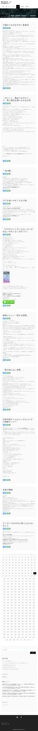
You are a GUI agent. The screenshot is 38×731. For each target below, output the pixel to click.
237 (11, 618)
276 (22, 629)
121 (15, 583)
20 (28, 557)
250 (26, 621)
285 (22, 631)
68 (6, 570)
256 (15, 623)
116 (30, 581)
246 (11, 621)
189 (33, 602)
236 (8, 618)
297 (33, 634)
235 (4, 618)
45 (3, 565)
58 (9, 567)
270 (33, 626)
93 (15, 575)
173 (8, 599)
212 (19, 610)
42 (28, 562)
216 (33, 610)
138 (11, 589)
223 (26, 613)
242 (30, 618)
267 (22, 626)
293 (19, 634)
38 (15, 562)
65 (31, 567)
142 (26, 589)
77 (34, 570)
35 (6, 562)
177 (22, 599)
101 (8, 578)
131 (19, 586)
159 (22, 594)
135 (33, 586)
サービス (13, 6)
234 (33, 615)
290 (8, 634)
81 (12, 573)
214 (26, 610)
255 (11, 623)
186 (22, 602)
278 (30, 629)
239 (19, 618)
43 (31, 562)
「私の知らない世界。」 (14, 370)
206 (30, 607)
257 (19, 623)
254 (8, 623)
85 (25, 573)
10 (30, 554)
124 (26, 583)
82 (15, 573)
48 (12, 565)
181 (4, 602)
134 (30, 586)
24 (6, 559)
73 (22, 570)
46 (6, 565)
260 (30, 623)
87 (31, 573)
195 (22, 605)
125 (30, 583)
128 (8, 586)
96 (25, 575)
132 (22, 586)
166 (15, 597)
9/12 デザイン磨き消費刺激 (7, 534)
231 (22, 615)
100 (4, 578)
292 (15, 634)
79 (6, 573)
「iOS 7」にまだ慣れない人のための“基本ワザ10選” (11, 208)
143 (30, 589)
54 (31, 565)
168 (22, 597)
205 (26, 607)
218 (8, 613)
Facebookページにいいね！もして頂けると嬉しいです (12, 293)
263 (8, 626)
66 (34, 567)
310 (17, 639)
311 (21, 639)
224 (30, 613)
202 (15, 607)
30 (25, 559)
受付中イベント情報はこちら (7, 294)
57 (6, 567)
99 (34, 575)
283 (15, 631)
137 (8, 589)
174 (11, 599)
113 (19, 581)
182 (8, 602)
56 (3, 567)
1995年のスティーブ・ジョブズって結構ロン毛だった (15, 153)
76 (31, 570)
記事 (18, 6)
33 (34, 559)
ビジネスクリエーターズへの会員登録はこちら (10, 187)
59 (12, 567)
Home (3, 6)
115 (26, 581)
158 (19, 594)
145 (4, 591)
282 (11, 631)
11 (34, 554)
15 (12, 557)
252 (33, 621)
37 (12, 562)
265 (15, 626)
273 (11, 629)
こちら (17, 356)
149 (19, 591)
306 (33, 637)
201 (11, 607)
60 (15, 567)
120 (11, 583)
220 (15, 613)
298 (4, 637)
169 (26, 597)
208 (4, 610)
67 (3, 570)
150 (22, 591)
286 (26, 631)
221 (19, 613)
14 (9, 557)
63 (25, 567)
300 (11, 637)
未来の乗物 (8, 490)
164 (8, 597)
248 (19, 621)
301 (15, 637)
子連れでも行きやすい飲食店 (16, 25)
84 (22, 573)
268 (26, 626)
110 (8, 581)
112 (15, 581)
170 (30, 597)
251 (30, 621)
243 (33, 618)
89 (3, 575)
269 (30, 626)
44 (34, 562)
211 (15, 610)
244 (4, 621)
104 (19, 578)
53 (28, 565)
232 (26, 615)
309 (14, 639)
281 (8, 631)
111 (11, 581)
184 (15, 602)
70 (12, 570)
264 (11, 626)
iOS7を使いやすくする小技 (15, 200)
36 (9, 562)
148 (15, 591)
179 (30, 599)
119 (8, 583)
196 (26, 605)
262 (4, 626)
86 (28, 573)
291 (11, 634)
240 (22, 618)
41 (25, 562)
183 (11, 602)
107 (30, 578)
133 (26, 586)
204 (22, 607)
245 (8, 621)
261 (33, 623)
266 (19, 626)
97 (28, 575)
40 (22, 562)
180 (33, 599)
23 (3, 559)
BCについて (8, 6)
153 (33, 591)
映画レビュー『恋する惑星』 (16, 315)
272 (8, 629)
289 (4, 634)
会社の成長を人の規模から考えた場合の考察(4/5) (10, 693)
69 (9, 570)
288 (33, 631)
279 (33, 629)
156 (11, 594)
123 (22, 583)
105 (22, 578)
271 (4, 629)
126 (33, 583)
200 (8, 607)
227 (8, 615)
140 (19, 589)
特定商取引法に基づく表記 (5, 724)
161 (30, 594)
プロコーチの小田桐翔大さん (23, 428)
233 (30, 615)
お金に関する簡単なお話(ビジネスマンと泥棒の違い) (10, 690)
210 (11, 610)
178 (26, 599)
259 (26, 623)
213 (22, 610)
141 (22, 589)
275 (19, 629)
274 (15, 629)
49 (15, 565)
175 (15, 599)
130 (15, 586)
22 (34, 557)
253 (4, 623)
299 (8, 637)
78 (3, 573)
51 (22, 565)
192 (11, 605)
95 (22, 575)
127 (4, 586)
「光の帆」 (8, 171)
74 (25, 570)
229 (15, 615)
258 (22, 623)
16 (15, 557)
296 (30, 634)
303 (22, 637)
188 (30, 602)
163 (4, 597)
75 (28, 570)
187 (26, 602)
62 (22, 567)
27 (15, 559)
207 (33, 607)
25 (9, 559)
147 (11, 591)
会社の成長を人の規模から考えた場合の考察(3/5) (10, 696)
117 (33, 581)
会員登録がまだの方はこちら (7, 543)
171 (33, 597)
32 (31, 559)
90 (6, 575)
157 (15, 594)
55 (34, 565)
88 (34, 573)
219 (11, 613)
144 (33, 589)
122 (19, 583)
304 (26, 637)
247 (15, 621)
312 (25, 639)
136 (4, 589)
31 (28, 559)
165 (11, 597)
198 (33, 605)
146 (8, 591)
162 (33, 594)
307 (6, 639)
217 (4, 613)
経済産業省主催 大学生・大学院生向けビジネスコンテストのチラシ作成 (15, 539)
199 (4, 607)
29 (22, 559)
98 (31, 575)
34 (3, 562)
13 (6, 557)
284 (19, 631)
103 (15, 578)
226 (4, 615)
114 (22, 581)
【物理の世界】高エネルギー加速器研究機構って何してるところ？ (12, 684)
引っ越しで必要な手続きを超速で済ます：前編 (9, 687)
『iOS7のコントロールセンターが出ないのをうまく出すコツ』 (18, 230)
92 (12, 575)
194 (19, 605)
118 (4, 583)
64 (28, 567)
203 (19, 607)
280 (4, 631)
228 (11, 615)
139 (15, 589)
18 (22, 557)
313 (28, 639)
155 (8, 594)
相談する (27, 6)
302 (19, 637)
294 (22, 634)
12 (3, 557)
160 (26, 594)
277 (26, 629)
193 (15, 605)
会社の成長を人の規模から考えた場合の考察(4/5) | (26, 696)
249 (22, 621)
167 (19, 597)
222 (22, 613)
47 (9, 565)
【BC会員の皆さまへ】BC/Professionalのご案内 (10, 669)
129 (11, 586)
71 (15, 570)
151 (26, 591)
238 (15, 618)
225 (33, 613)
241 (26, 618)
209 (8, 610)
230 (19, 615)
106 (26, 578)
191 (8, 605)
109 (4, 581)
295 (26, 634)
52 (25, 565)
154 (4, 594)
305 (30, 637)
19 (25, 557)
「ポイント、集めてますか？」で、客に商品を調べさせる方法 (17, 99)
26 (12, 559)
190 (4, 605)
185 (19, 602)
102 (11, 578)
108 (33, 578)
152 (30, 591)
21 (31, 557)
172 (4, 599)
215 (30, 610)
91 (9, 575)
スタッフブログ (5, 704)
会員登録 (22, 6)
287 (30, 631)
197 (30, 605)
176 (19, 599)
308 (10, 639)
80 (9, 573)
